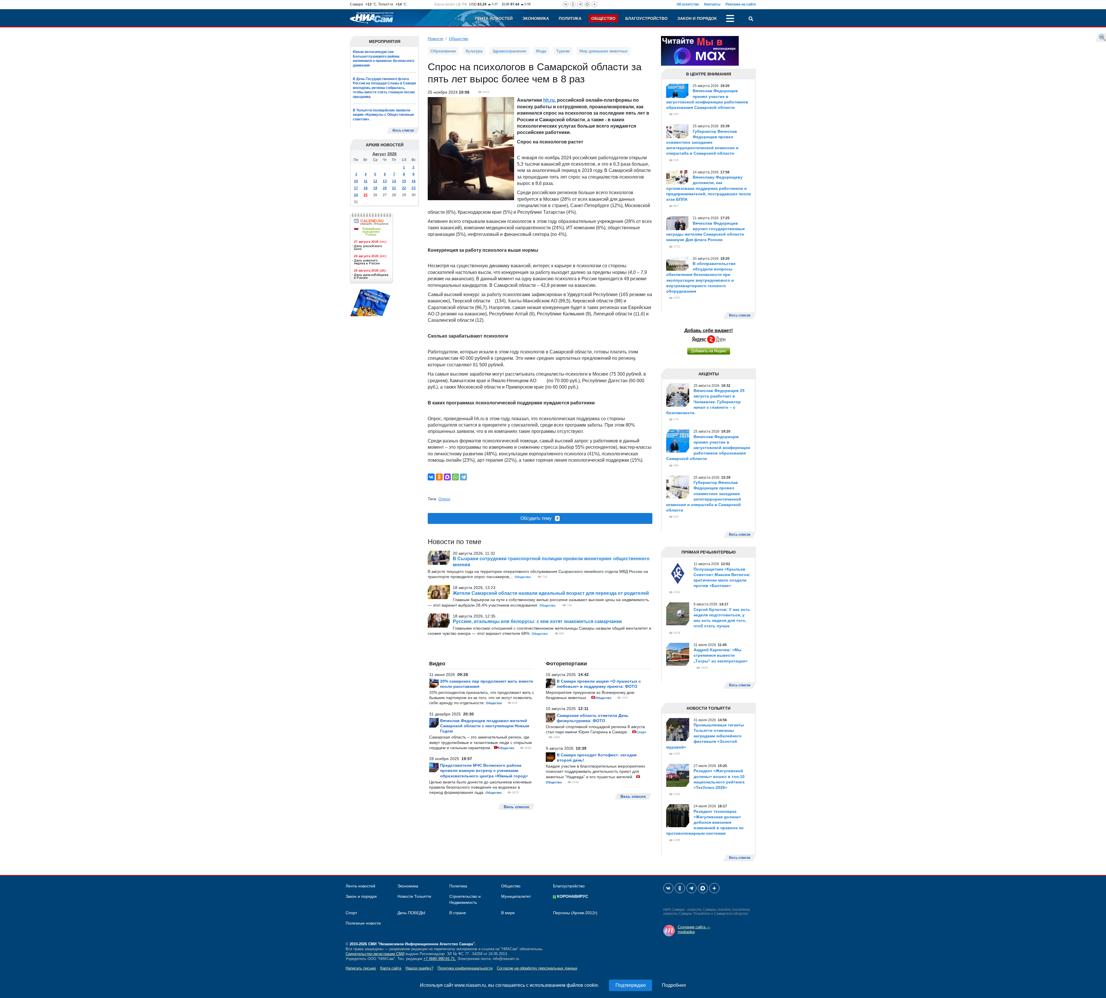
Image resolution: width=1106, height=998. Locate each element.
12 (375, 181)
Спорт (641, 732)
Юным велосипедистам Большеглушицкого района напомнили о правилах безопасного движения (383, 58)
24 (356, 195)
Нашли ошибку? (419, 968)
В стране (457, 912)
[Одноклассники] (439, 477)
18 (365, 188)
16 (414, 181)
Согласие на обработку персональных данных (537, 968)
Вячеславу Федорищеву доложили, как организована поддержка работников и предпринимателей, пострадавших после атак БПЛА (708, 188)
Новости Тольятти (414, 896)
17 (356, 188)
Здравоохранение (509, 51)
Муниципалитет (516, 896)
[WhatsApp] (455, 477)
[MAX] (447, 477)
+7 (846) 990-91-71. (439, 959)
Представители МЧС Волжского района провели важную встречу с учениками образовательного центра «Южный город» (484, 770)
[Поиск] (751, 19)
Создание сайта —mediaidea (694, 929)
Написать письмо (361, 968)
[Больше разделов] (730, 19)
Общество (603, 18)
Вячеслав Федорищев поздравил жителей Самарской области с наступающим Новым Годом (484, 725)
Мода (541, 51)
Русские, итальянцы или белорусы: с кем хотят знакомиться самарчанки (537, 621)
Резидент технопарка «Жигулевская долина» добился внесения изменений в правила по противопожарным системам (705, 822)
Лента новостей (494, 18)
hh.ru (549, 100)
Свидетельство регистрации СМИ (375, 954)
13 (385, 181)
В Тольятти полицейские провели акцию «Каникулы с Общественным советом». (383, 114)
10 (356, 181)
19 (375, 188)
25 (365, 195)
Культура (474, 51)
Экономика (535, 18)
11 (366, 181)
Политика (570, 18)
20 (385, 188)
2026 (392, 154)
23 (414, 188)
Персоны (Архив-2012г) (575, 912)
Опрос (444, 499)
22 (404, 188)
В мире (508, 912)
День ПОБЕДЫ (411, 912)
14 (394, 181)
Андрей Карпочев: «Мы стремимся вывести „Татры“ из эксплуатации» (721, 655)
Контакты (712, 4)
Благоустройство (646, 18)
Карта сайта (390, 968)
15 (404, 181)
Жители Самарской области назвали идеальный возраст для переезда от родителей (551, 593)
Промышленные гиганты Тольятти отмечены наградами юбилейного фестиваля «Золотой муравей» (705, 736)
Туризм (563, 51)
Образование (443, 51)
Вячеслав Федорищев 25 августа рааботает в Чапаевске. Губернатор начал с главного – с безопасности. (705, 401)
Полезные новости (363, 923)
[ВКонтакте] (431, 477)
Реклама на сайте (741, 4)
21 (394, 188)
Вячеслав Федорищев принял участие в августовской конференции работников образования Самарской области (708, 447)
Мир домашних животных (603, 51)
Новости (435, 38)
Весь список (403, 130)
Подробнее (674, 985)
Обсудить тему (539, 518)
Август (379, 154)
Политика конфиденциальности (465, 968)
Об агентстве (688, 4)
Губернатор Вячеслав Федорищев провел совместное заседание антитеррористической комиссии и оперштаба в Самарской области (702, 142)
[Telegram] (463, 477)
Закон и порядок (697, 18)
